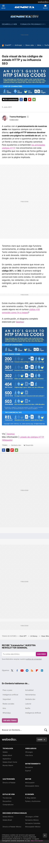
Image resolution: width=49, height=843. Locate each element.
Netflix (27, 708)
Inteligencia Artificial (33, 713)
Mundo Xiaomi (8, 765)
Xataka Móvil (7, 755)
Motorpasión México (32, 827)
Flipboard (29, 99)
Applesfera (7, 759)
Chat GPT (23, 636)
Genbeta (24, 7)
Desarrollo (29, 445)
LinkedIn (42, 670)
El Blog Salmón (30, 798)
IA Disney (34, 636)
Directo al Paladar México (12, 827)
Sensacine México (32, 820)
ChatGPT (8, 45)
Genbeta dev (24, 16)
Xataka (5, 752)
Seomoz (20, 322)
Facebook (21, 99)
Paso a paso (7, 690)
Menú (3, 8)
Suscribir (41, 654)
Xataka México (8, 817)
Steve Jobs (29, 45)
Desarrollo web (9, 24)
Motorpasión (30, 783)
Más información (37, 841)
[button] (19, 116)
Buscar (46, 730)
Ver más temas (10, 720)
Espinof (28, 771)
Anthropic (18, 45)
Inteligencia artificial (10, 695)
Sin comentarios (11, 99)
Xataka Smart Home (10, 762)
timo (4, 708)
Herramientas (30, 695)
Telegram (27, 670)
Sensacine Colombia (32, 823)
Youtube (22, 670)
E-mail (34, 99)
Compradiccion (8, 805)
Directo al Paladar (9, 783)
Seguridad (7, 699)
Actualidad (29, 690)
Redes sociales (8, 704)
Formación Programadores (33, 24)
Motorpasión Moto (32, 786)
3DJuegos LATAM (31, 817)
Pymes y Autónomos (32, 801)
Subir (40, 740)
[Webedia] (43, 1)
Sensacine (29, 767)
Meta (39, 45)
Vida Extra (29, 755)
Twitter (25, 99)
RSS (32, 670)
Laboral (28, 704)
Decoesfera (7, 801)
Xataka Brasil (7, 820)
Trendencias (7, 798)
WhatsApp (7, 713)
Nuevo (45, 8)
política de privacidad (34, 659)
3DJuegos (29, 752)
